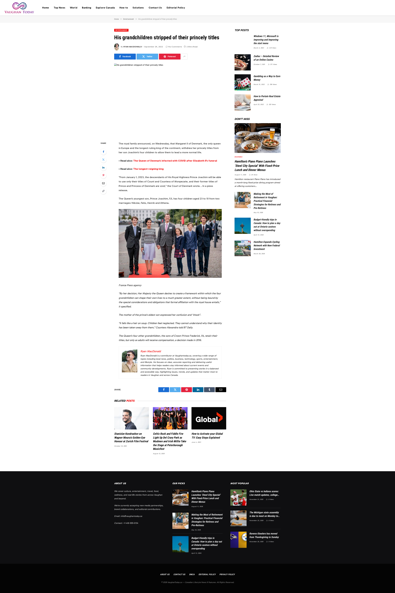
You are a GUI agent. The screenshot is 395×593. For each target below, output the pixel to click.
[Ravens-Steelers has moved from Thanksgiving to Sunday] (238, 540)
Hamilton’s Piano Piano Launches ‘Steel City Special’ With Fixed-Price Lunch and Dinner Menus (257, 166)
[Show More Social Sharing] (184, 57)
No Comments (175, 47)
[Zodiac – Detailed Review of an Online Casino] (243, 62)
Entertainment (121, 30)
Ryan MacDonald (132, 47)
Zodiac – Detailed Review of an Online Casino (266, 58)
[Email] (103, 183)
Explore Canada (105, 7)
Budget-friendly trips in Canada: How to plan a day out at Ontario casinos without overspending (267, 225)
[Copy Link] (103, 191)
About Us (165, 574)
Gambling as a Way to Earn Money (267, 78)
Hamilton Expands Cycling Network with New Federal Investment (267, 245)
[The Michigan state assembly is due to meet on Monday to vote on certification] (238, 519)
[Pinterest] (103, 175)
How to (123, 7)
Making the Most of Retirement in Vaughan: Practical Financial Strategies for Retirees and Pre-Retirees (267, 200)
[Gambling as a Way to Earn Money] (243, 82)
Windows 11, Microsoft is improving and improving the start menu (266, 40)
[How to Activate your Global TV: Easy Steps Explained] (208, 418)
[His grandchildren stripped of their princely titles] (170, 99)
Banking (86, 7)
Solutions (138, 7)
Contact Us (155, 7)
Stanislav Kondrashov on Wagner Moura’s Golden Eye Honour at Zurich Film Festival (131, 437)
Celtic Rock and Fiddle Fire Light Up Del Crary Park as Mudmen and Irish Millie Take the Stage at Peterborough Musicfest (169, 441)
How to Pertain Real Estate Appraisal (267, 98)
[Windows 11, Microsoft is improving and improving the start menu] (243, 42)
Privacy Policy (227, 574)
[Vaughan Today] (19, 7)
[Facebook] (103, 152)
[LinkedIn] (103, 167)
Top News (59, 7)
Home (45, 7)
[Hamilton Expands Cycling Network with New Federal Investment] (243, 248)
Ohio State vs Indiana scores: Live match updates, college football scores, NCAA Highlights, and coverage (264, 493)
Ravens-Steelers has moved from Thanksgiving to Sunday (264, 535)
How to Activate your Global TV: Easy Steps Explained (207, 435)
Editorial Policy (176, 7)
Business (238, 157)
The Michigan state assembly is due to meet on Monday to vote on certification (264, 514)
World (73, 7)
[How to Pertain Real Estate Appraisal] (243, 102)
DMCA (192, 574)
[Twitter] (103, 159)
